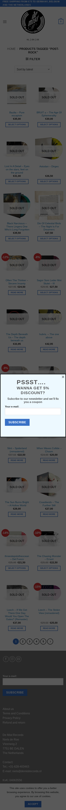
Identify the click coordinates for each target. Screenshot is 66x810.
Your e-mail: (12, 406)
